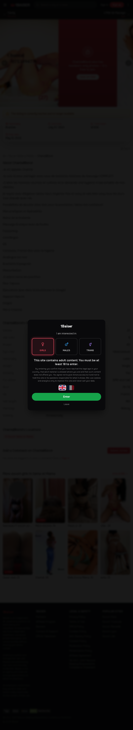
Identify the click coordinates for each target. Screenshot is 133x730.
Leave (66, 404)
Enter (66, 396)
